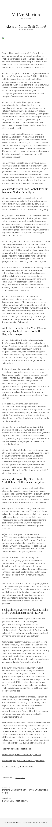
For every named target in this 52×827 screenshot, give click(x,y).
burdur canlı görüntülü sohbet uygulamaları (21, 754)
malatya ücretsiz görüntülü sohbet (18, 766)
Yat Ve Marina (26, 14)
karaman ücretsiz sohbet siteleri (16, 749)
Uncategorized (20, 778)
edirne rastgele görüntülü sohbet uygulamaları (23, 760)
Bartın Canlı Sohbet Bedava (15, 801)
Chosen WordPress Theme (16, 822)
